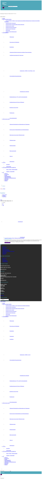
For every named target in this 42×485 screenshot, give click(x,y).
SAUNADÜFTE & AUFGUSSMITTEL (9, 167)
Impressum (6, 179)
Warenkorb (4, 4)
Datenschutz (7, 178)
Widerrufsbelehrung (8, 177)
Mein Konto (4, 2)
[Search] (3, 7)
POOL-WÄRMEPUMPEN (6, 19)
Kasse (3, 3)
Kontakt (6, 175)
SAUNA (3, 162)
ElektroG (6, 180)
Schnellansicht (20, 221)
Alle (3, 205)
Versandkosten (5, 260)
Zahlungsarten (5, 261)
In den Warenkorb (7, 242)
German (3, 299)
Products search (5, 6)
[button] (2, 16)
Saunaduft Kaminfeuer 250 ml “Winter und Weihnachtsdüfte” (14, 238)
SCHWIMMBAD (5, 32)
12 (2, 203)
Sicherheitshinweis (8, 176)
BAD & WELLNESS (6, 119)
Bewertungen (7, 174)
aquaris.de (2, 295)
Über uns (6, 173)
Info (3, 172)
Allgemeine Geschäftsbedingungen (8, 251)
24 (2, 204)
